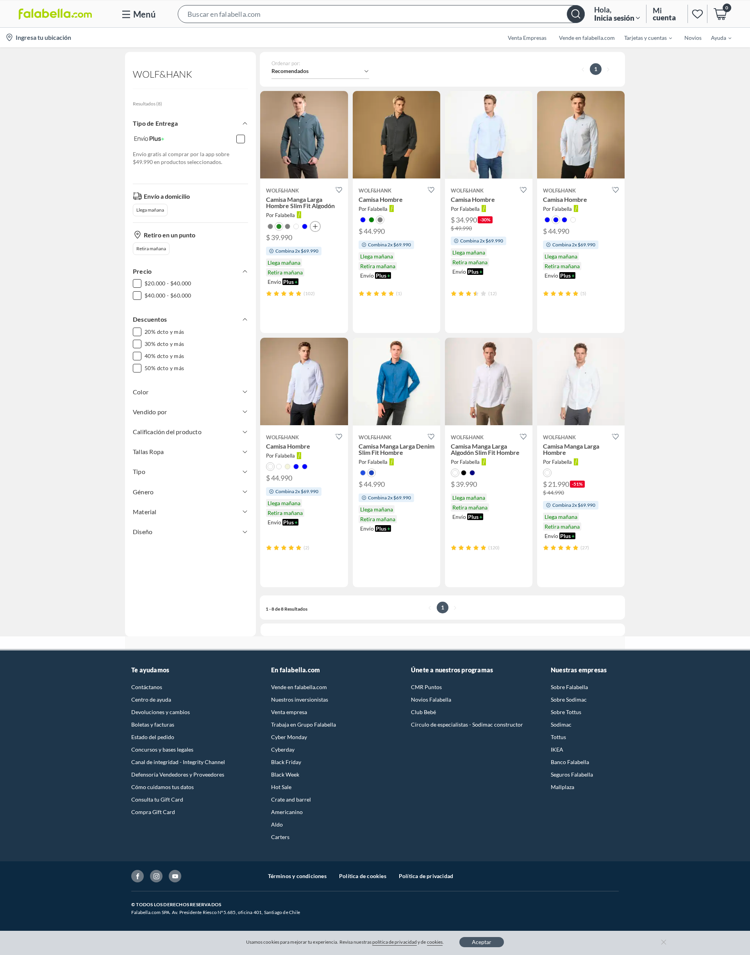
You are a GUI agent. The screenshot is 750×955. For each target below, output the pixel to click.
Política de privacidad (426, 876)
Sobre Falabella (569, 687)
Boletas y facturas (152, 724)
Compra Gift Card (153, 812)
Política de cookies (362, 876)
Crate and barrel (291, 799)
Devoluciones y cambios (160, 712)
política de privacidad (394, 942)
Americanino (287, 812)
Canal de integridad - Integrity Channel (178, 762)
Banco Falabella (570, 762)
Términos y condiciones (297, 876)
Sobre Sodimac (569, 699)
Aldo (277, 824)
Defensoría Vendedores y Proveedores (177, 774)
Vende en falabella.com (299, 687)
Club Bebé (423, 712)
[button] (381, 13)
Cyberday (283, 749)
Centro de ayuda (151, 699)
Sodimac (561, 724)
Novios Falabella (431, 699)
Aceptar (481, 942)
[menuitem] (643, 37)
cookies (435, 942)
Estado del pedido (152, 737)
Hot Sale (281, 787)
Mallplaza (562, 787)
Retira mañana (151, 248)
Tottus (558, 737)
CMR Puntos (426, 687)
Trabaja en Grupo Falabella (303, 724)
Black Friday (286, 762)
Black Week (285, 774)
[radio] (269, 293)
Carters (280, 837)
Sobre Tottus (566, 712)
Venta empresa (289, 712)
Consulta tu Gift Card (157, 799)
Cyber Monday (289, 737)
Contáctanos (146, 687)
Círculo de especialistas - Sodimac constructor (467, 724)
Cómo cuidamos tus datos (162, 787)
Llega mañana (150, 210)
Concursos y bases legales (162, 749)
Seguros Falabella (572, 774)
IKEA (557, 749)
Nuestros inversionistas (299, 699)
